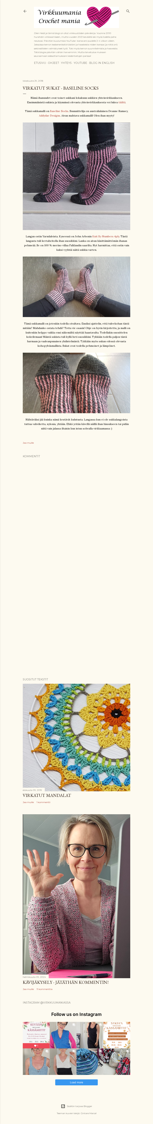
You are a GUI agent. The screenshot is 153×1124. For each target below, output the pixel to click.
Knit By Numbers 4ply (105, 236)
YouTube (80, 63)
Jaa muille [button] (28, 442)
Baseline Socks (59, 111)
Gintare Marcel (88, 1113)
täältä (121, 102)
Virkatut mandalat (47, 795)
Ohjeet (53, 63)
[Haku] (128, 10)
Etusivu (40, 63)
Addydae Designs (49, 115)
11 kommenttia (44, 989)
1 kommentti (43, 802)
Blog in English (102, 63)
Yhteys (66, 63)
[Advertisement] (76, 581)
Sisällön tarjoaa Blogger (79, 1106)
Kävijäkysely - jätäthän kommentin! (66, 982)
